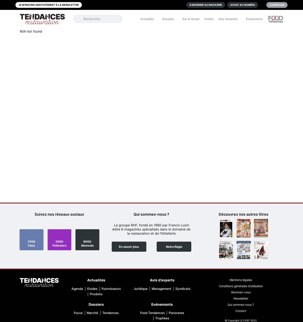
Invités (209, 19)
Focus (78, 313)
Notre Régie (174, 246)
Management (161, 289)
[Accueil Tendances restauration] (42, 19)
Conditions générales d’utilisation (241, 286)
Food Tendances (152, 313)
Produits (96, 294)
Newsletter (241, 298)
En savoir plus (129, 246)
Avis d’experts (228, 19)
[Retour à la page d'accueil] (39, 283)
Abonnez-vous (241, 292)
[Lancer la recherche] (80, 19)
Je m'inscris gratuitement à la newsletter (49, 4)
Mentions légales (241, 280)
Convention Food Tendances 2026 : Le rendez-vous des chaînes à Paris (276, 21)
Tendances (110, 313)
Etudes (92, 289)
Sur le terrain (191, 19)
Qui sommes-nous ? (241, 304)
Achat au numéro (242, 4)
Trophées (162, 318)
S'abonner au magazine (205, 4)
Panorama (176, 313)
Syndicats (182, 289)
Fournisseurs (111, 289)
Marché (92, 313)
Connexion (276, 4)
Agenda (77, 289)
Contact (240, 311)
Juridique (141, 289)
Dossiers (168, 19)
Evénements (254, 19)
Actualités (147, 19)
